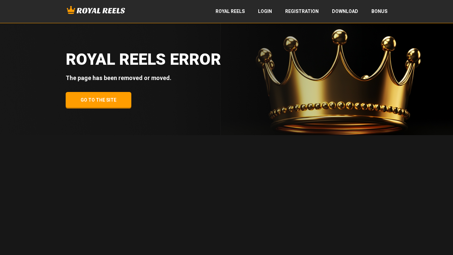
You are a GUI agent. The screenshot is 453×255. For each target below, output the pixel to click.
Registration (302, 11)
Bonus (379, 11)
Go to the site (98, 100)
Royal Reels (230, 11)
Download (345, 11)
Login (265, 11)
